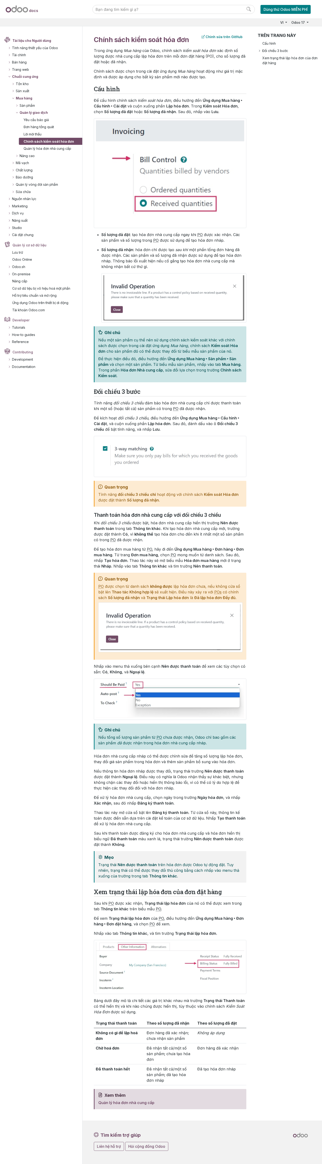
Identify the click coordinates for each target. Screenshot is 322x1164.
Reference (20, 342)
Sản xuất (22, 91)
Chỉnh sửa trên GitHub (224, 37)
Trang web (20, 69)
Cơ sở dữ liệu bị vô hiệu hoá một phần (41, 288)
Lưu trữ (17, 252)
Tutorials (18, 327)
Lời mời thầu (32, 134)
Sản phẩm (27, 105)
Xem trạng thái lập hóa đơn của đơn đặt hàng (290, 60)
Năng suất (20, 220)
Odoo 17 (298, 22)
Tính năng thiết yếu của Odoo (35, 48)
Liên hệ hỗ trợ (109, 1146)
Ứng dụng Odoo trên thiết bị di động (40, 303)
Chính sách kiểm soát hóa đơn (49, 141)
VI (282, 22)
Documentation (23, 367)
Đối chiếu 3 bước (275, 51)
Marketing (20, 206)
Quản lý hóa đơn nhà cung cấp (47, 148)
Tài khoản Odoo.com (28, 310)
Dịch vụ (18, 213)
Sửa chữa (23, 192)
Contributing (22, 352)
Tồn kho (22, 84)
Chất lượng (24, 170)
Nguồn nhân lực (24, 199)
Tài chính (19, 55)
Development (22, 359)
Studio (17, 228)
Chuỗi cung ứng (25, 77)
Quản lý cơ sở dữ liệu (29, 245)
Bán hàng (19, 62)
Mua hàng (24, 98)
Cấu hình (269, 43)
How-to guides (23, 335)
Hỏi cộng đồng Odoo (146, 1146)
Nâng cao (27, 156)
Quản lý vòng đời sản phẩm (37, 184)
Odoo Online (22, 259)
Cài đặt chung (22, 235)
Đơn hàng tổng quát (39, 127)
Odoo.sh (18, 267)
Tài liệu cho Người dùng (31, 41)
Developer (20, 320)
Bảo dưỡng (24, 177)
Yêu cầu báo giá (36, 120)
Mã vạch (22, 163)
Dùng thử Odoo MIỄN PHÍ (286, 9)
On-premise (21, 274)
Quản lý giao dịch (34, 112)
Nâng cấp (19, 281)
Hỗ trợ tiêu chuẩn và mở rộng (34, 295)
